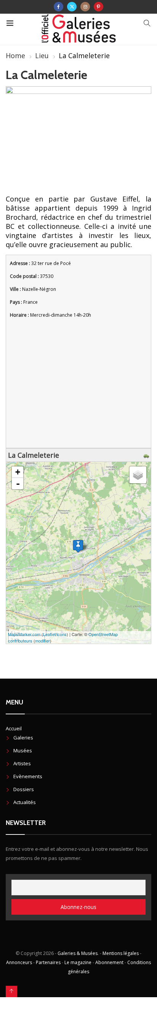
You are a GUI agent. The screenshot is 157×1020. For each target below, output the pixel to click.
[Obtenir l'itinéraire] (147, 455)
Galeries (23, 737)
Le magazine (77, 962)
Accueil (14, 728)
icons (62, 634)
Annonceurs (19, 962)
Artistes (22, 763)
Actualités (24, 802)
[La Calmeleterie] (78, 546)
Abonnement (109, 962)
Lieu (42, 55)
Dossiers (23, 789)
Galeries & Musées (78, 953)
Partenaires (48, 962)
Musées (22, 750)
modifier (42, 641)
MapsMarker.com (24, 634)
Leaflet (49, 634)
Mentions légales (121, 953)
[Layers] (138, 474)
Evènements (27, 776)
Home (15, 55)
